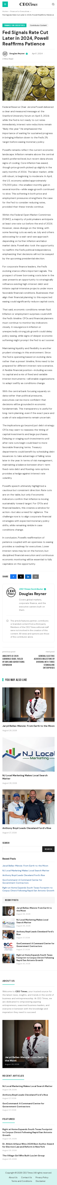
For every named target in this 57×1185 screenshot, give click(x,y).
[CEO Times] (28, 4)
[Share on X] (21, 576)
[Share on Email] (36, 576)
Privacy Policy (42, 1177)
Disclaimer (41, 1181)
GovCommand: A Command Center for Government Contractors (22, 881)
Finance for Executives (19, 11)
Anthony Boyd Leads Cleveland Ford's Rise (23, 875)
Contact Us (26, 1177)
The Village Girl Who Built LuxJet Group (23, 1155)
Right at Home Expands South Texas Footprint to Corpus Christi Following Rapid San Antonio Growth (28, 889)
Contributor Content (38, 25)
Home (5, 11)
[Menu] (5, 4)
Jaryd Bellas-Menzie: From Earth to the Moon (25, 865)
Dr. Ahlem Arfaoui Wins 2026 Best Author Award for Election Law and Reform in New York (28, 1145)
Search (48, 849)
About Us (13, 1177)
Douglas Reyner (17, 53)
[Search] (53, 4)
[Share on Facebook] (13, 576)
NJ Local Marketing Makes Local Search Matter (25, 870)
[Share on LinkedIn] (28, 576)
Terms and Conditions (22, 1181)
